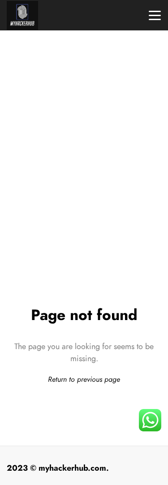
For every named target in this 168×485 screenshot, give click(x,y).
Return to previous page (84, 379)
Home (84, 173)
